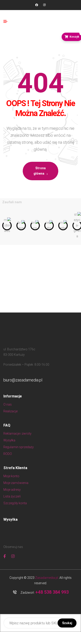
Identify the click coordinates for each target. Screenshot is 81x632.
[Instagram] (44, 5)
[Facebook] (36, 5)
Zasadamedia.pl (46, 578)
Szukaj (67, 623)
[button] (5, 225)
